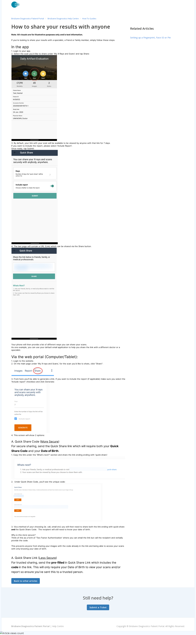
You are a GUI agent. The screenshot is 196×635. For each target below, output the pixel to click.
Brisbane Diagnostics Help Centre (63, 18)
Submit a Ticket (98, 607)
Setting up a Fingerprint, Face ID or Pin (150, 37)
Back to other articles (25, 580)
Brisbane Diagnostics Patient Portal (27, 18)
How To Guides (89, 18)
